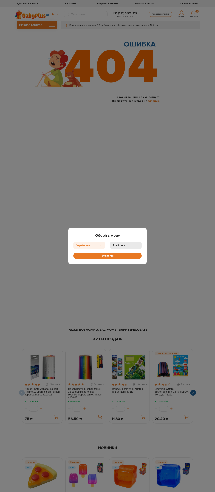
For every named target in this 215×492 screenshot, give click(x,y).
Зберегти (107, 255)
